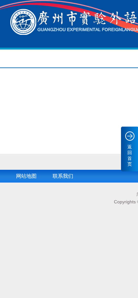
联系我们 (63, 176)
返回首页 (129, 155)
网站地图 (26, 176)
